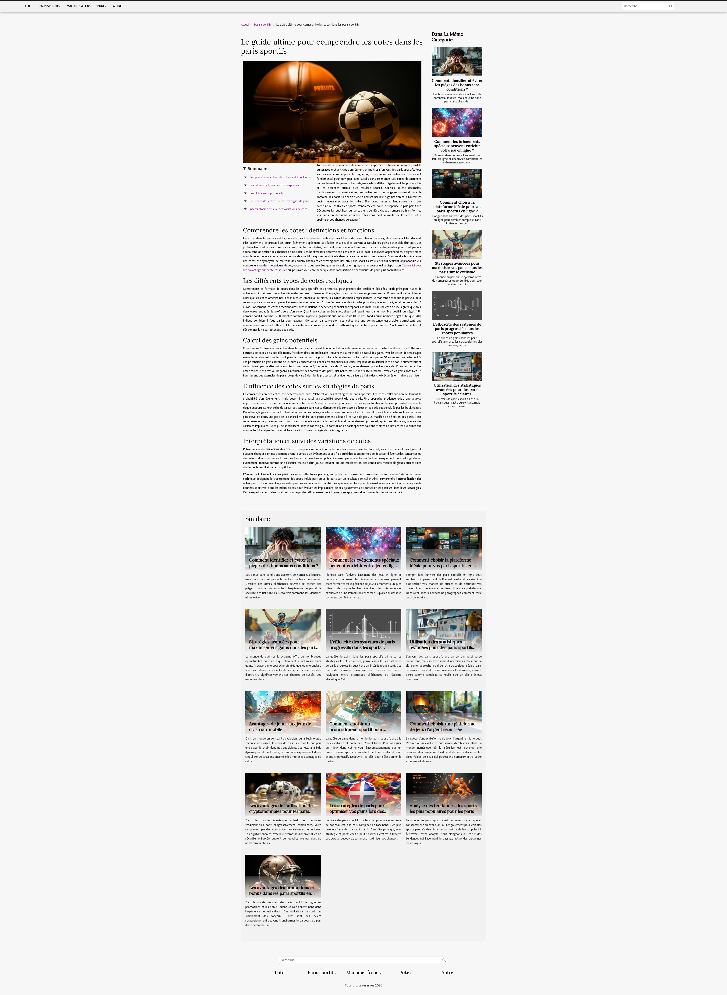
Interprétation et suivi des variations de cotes (279, 209)
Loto (29, 6)
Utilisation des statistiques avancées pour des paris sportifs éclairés (457, 389)
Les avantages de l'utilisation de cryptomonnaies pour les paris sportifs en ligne (281, 811)
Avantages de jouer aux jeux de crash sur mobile (280, 726)
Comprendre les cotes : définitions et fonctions (280, 177)
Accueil (245, 24)
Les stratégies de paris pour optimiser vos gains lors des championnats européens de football (357, 814)
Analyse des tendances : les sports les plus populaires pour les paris (443, 808)
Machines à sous (78, 6)
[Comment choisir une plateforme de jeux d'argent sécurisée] (444, 712)
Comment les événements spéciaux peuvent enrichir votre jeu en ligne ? (457, 145)
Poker (101, 6)
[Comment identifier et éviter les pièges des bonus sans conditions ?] (457, 61)
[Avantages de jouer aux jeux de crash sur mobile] (283, 712)
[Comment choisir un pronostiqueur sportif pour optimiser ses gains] (363, 712)
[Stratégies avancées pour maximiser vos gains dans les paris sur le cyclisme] (457, 244)
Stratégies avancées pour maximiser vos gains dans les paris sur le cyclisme (457, 267)
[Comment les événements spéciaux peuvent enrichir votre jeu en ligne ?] (457, 122)
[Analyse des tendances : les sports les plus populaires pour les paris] (444, 794)
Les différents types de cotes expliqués (274, 185)
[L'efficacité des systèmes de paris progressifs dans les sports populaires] (457, 305)
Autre (117, 6)
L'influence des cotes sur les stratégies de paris (279, 201)
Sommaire (257, 168)
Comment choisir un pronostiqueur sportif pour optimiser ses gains (356, 729)
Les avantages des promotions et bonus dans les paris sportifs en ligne (281, 893)
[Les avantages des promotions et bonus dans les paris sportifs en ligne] (283, 876)
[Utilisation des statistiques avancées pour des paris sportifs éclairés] (457, 366)
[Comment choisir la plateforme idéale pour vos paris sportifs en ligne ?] (457, 183)
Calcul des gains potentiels (266, 193)
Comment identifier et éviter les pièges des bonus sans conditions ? (457, 84)
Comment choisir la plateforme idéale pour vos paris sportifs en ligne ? (457, 206)
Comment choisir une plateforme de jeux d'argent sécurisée (442, 726)
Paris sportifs (49, 6)
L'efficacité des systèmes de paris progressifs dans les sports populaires (457, 328)
